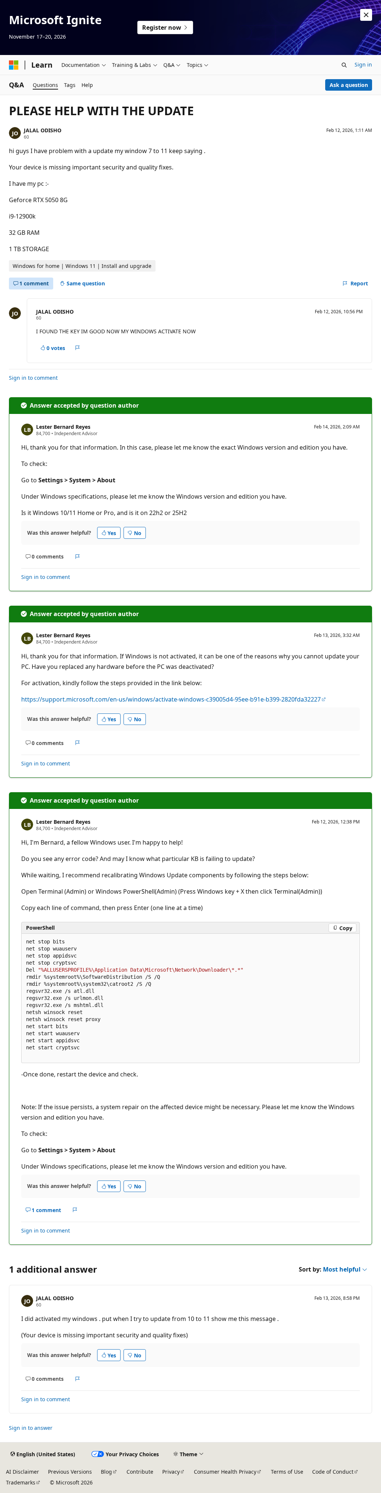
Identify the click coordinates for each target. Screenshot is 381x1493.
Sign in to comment (33, 377)
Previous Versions (70, 1471)
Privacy (171, 1471)
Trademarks (20, 1482)
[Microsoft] (14, 65)
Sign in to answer (30, 1427)
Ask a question (349, 84)
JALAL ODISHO (42, 130)
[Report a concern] (77, 348)
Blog (106, 1471)
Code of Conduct (332, 1471)
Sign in (363, 64)
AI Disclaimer (22, 1471)
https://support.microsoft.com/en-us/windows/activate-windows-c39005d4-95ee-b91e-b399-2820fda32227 (171, 699)
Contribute (140, 1471)
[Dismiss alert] (366, 15)
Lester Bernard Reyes (63, 426)
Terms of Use (287, 1471)
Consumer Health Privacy (225, 1471)
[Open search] (344, 65)
